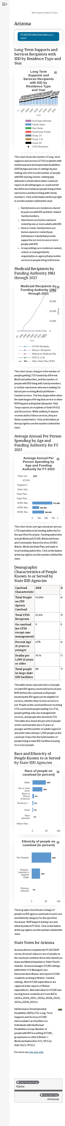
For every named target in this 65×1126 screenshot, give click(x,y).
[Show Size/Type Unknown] (38, 121)
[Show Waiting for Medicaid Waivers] (38, 354)
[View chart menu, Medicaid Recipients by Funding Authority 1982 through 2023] (58, 287)
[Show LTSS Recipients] (37, 146)
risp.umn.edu (36, 1052)
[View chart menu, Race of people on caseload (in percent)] (58, 772)
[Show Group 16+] (34, 143)
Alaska (27, 1084)
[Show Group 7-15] (34, 139)
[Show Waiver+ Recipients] (35, 350)
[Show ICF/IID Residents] (34, 346)
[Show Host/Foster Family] (38, 132)
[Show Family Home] (35, 124)
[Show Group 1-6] (34, 135)
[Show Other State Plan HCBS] (37, 361)
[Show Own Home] (34, 128)
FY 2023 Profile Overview (33, 34)
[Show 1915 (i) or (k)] (32, 357)
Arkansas (51, 1097)
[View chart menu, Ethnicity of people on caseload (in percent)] (58, 842)
